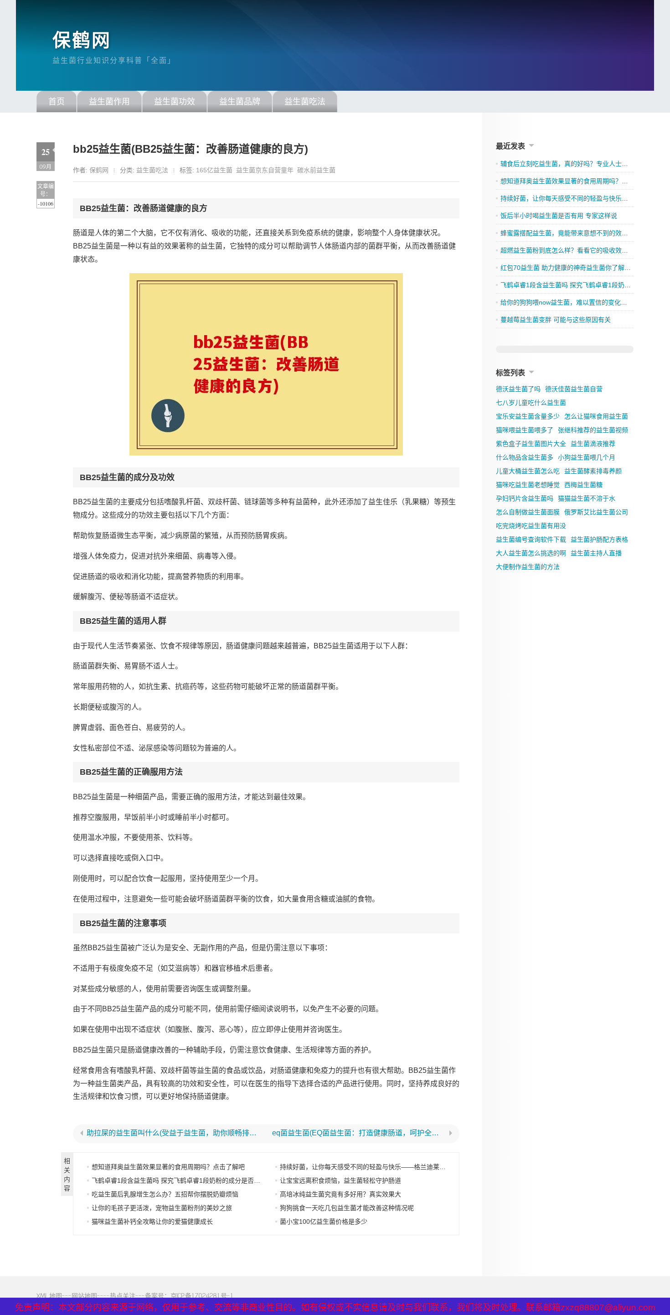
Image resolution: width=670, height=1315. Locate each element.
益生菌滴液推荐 (593, 443)
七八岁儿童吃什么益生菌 (531, 402)
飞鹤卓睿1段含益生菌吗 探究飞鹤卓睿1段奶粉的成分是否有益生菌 (185, 1180)
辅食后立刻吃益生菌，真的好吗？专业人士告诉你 (570, 163)
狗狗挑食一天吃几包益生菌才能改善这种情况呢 (347, 1207)
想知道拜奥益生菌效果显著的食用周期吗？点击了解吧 (168, 1166)
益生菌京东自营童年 (265, 170)
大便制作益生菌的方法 (528, 566)
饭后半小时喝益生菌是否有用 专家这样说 (558, 215)
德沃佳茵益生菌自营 (574, 389)
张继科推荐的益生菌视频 (593, 430)
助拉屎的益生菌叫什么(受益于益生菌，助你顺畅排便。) (174, 1133)
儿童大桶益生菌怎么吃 (528, 471)
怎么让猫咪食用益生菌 (596, 416)
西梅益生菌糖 (583, 484)
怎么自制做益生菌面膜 (528, 512)
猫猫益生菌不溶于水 (586, 498)
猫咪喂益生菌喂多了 (524, 430)
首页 (56, 101)
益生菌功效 (174, 101)
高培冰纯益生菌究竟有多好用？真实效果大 (340, 1194)
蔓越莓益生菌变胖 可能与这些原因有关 (555, 319)
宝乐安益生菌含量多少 (528, 416)
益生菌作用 (109, 101)
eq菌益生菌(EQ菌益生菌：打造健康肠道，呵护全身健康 (359, 1133)
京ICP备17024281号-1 (202, 1295)
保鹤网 (81, 40)
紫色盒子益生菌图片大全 (531, 443)
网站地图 (84, 1295)
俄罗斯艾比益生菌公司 (596, 512)
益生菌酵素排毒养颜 (593, 471)
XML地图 (49, 1295)
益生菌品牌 (239, 101)
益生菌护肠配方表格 (599, 539)
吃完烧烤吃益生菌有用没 (531, 525)
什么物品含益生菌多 (524, 457)
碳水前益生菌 (316, 170)
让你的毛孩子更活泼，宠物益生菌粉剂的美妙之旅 (162, 1207)
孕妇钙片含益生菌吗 (524, 498)
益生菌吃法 (304, 101)
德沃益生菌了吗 (518, 389)
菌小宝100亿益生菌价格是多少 (323, 1221)
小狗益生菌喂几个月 (586, 457)
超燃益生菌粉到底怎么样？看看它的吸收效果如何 (570, 250)
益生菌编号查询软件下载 (531, 539)
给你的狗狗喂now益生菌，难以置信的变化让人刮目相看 (579, 302)
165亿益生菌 (214, 170)
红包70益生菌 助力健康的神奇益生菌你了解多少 (568, 267)
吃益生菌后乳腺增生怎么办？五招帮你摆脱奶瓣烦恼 (165, 1194)
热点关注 (122, 1295)
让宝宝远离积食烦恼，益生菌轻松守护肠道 (340, 1180)
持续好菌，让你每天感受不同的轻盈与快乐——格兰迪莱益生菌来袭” (377, 1166)
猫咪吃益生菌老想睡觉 (528, 484)
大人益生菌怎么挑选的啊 (531, 553)
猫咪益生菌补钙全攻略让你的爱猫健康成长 (152, 1221)
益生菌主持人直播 (596, 553)
